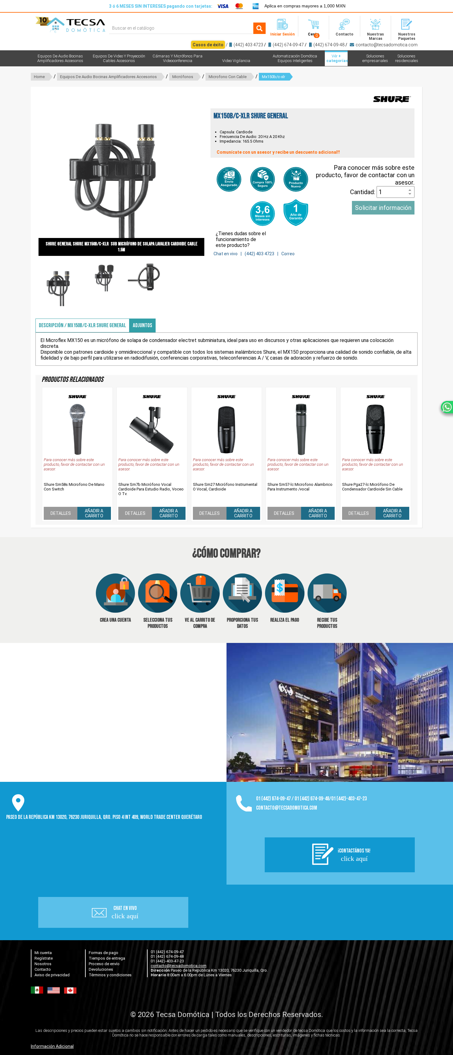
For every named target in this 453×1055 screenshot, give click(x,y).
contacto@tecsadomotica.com (387, 44)
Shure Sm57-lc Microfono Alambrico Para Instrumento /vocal (300, 486)
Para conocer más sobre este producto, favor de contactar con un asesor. (365, 175)
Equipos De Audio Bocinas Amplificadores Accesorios (108, 76)
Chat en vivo (226, 253)
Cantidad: (363, 192)
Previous (29, 173)
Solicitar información (383, 207)
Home (39, 76)
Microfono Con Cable (228, 76)
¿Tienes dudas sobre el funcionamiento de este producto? (241, 239)
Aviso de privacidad (52, 975)
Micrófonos (182, 76)
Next (213, 173)
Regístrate (44, 958)
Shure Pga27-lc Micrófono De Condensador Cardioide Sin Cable (372, 486)
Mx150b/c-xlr (273, 76)
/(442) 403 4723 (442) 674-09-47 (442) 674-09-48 (305, 44)
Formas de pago (103, 952)
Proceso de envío (104, 963)
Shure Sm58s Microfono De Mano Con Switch (74, 486)
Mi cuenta (43, 952)
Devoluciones (101, 969)
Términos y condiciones (110, 975)
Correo (288, 253)
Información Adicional (52, 1046)
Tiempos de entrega (107, 958)
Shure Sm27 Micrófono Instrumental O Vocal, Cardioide (225, 486)
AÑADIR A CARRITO (94, 513)
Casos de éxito (208, 44)
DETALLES (61, 513)
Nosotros (43, 963)
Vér (337, 58)
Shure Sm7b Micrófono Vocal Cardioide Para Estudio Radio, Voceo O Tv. (151, 489)
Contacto (43, 969)
